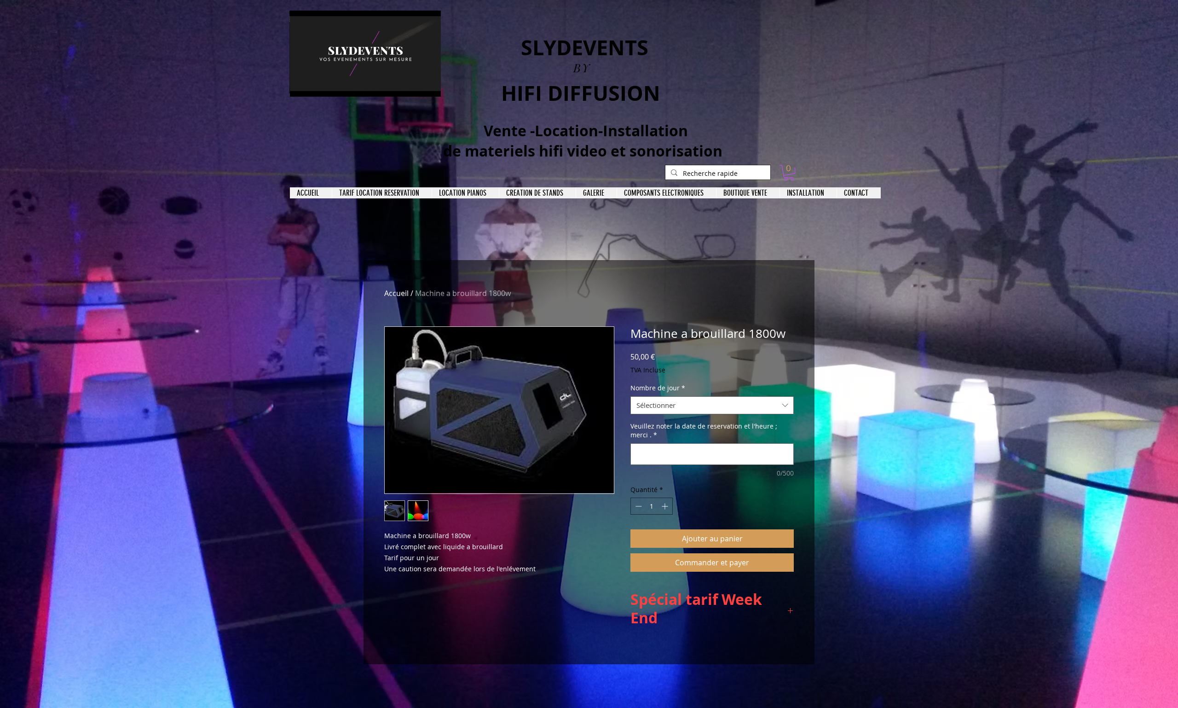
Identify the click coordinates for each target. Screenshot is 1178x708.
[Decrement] (637, 506)
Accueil (396, 293)
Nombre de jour (657, 387)
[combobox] (712, 405)
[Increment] (665, 506)
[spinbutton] (651, 506)
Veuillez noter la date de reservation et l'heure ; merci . (703, 431)
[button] (429, 86)
